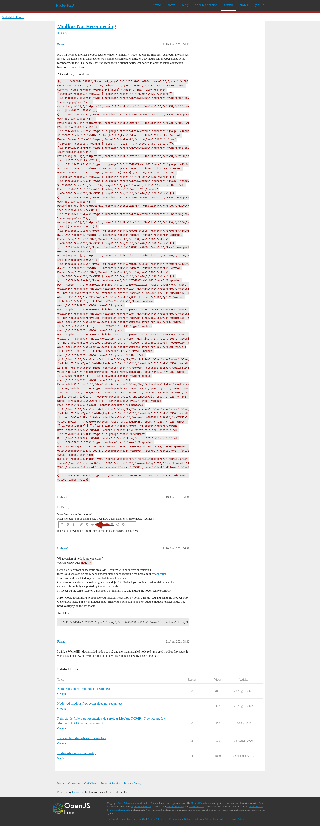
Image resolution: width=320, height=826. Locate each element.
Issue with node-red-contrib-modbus (81, 738)
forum (228, 5)
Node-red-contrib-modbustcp (76, 753)
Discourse (78, 792)
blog (185, 5)
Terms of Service (110, 783)
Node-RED (65, 5)
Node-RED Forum (13, 17)
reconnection (159, 573)
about (171, 5)
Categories (74, 783)
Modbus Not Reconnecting (86, 26)
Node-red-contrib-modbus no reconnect (83, 689)
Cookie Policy (236, 818)
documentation (206, 5)
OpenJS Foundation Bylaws (177, 818)
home (157, 5)
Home (60, 783)
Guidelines (90, 783)
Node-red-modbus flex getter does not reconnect (89, 703)
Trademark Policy (175, 806)
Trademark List (196, 806)
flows (244, 5)
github (259, 5)
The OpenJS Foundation (119, 818)
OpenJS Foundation (128, 803)
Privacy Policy (132, 783)
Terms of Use (139, 818)
